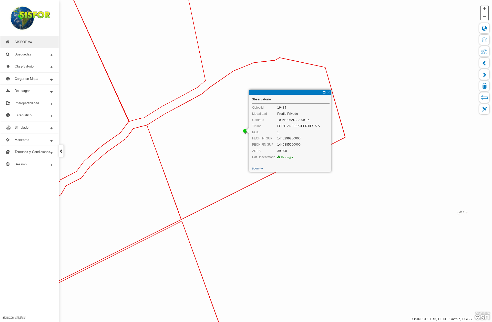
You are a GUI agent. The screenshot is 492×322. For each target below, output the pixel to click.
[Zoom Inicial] (484, 28)
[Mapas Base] (484, 51)
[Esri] (482, 316)
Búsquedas (34, 54)
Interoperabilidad (34, 103)
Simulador (34, 127)
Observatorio (34, 66)
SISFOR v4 (23, 41)
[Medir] (484, 109)
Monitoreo (34, 140)
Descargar (34, 90)
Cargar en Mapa (34, 78)
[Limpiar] (484, 86)
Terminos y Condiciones (34, 152)
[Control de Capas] (484, 40)
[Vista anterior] (484, 63)
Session (34, 164)
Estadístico (34, 115)
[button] (484, 9)
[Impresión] (484, 97)
